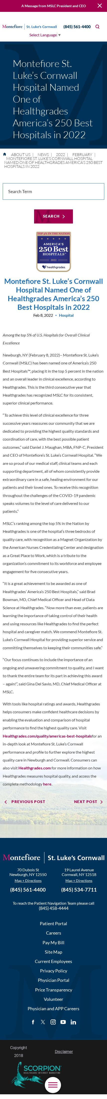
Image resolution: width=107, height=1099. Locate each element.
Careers (53, 933)
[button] (53, 1085)
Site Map (53, 952)
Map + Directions (28, 880)
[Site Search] (97, 26)
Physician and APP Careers (53, 1008)
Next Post (86, 802)
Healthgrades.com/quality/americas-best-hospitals (47, 736)
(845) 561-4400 (77, 26)
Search (51, 216)
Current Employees (53, 961)
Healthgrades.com (34, 767)
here (47, 784)
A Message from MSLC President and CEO (53, 6)
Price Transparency (53, 989)
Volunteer (53, 999)
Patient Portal (53, 923)
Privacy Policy (53, 970)
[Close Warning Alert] (99, 6)
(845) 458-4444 (53, 908)
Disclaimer (64, 1051)
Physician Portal (53, 980)
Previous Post (28, 802)
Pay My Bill (53, 942)
